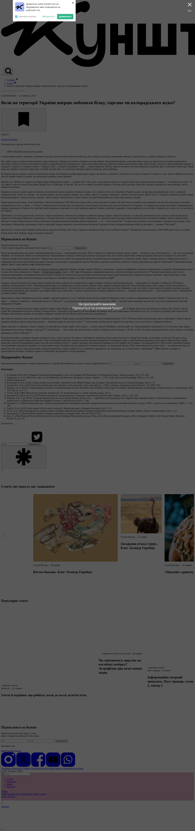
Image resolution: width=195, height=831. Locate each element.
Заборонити (48, 16)
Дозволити (65, 16)
